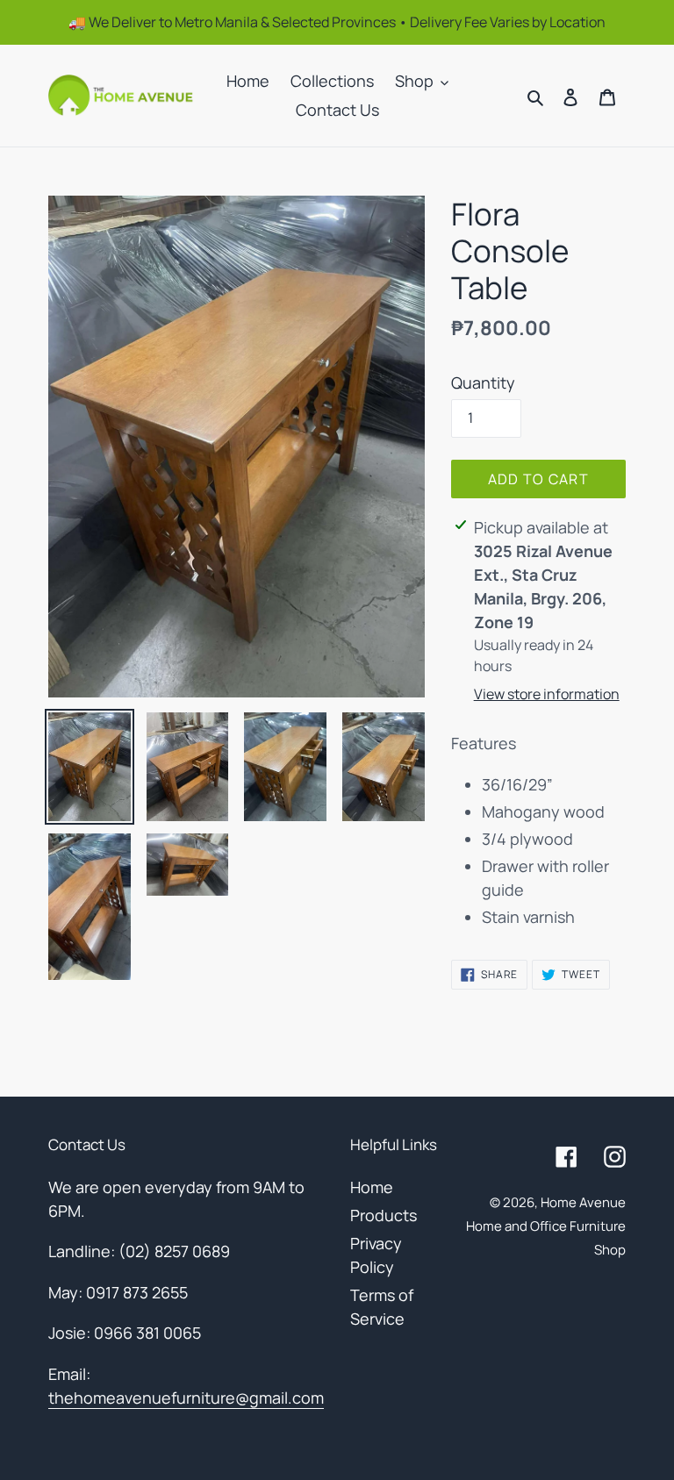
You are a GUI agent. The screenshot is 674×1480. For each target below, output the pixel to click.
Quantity (483, 382)
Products (383, 1215)
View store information (547, 694)
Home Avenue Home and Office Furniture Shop (546, 1226)
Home (371, 1187)
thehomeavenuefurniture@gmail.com (186, 1397)
